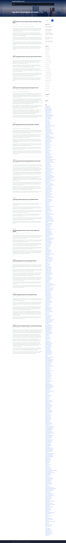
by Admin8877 (29, 89)
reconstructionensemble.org (49, 366)
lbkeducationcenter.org (48, 250)
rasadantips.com (47, 121)
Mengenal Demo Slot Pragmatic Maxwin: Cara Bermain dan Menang (27, 326)
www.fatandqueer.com (48, 437)
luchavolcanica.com (48, 368)
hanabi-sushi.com (47, 461)
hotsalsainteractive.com (48, 114)
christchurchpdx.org (48, 300)
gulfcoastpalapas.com (48, 404)
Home (13, 4)
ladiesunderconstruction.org (49, 172)
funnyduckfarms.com (48, 510)
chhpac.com (47, 523)
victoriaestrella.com (48, 374)
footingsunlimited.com (48, 442)
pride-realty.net (47, 505)
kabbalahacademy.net (48, 224)
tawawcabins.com (47, 201)
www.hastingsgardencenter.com (50, 472)
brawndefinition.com (48, 295)
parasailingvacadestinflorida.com (50, 504)
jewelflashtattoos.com (48, 141)
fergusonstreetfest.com (48, 496)
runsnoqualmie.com (48, 443)
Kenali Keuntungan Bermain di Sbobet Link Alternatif (49, 27)
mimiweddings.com (48, 529)
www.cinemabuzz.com (48, 464)
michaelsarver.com (48, 230)
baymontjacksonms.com (48, 353)
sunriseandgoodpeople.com (49, 359)
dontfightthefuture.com (48, 189)
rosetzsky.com (47, 312)
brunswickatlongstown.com (49, 332)
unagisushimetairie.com (48, 140)
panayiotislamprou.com (48, 156)
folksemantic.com (47, 202)
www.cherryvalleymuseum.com (49, 168)
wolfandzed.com (47, 462)
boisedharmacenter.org (48, 260)
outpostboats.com (48, 266)
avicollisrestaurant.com (48, 378)
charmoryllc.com (47, 281)
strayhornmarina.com (48, 293)
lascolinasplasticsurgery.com (49, 450)
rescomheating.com (48, 528)
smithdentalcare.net (48, 531)
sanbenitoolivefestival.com (49, 273)
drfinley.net (46, 514)
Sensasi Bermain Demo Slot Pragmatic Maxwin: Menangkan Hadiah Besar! (27, 22)
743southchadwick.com (48, 185)
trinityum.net (47, 476)
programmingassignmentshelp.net (50, 125)
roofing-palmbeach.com (48, 188)
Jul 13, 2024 (15, 296)
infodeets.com (47, 113)
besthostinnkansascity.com (49, 530)
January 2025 (47, 72)
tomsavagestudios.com (48, 241)
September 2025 (47, 62)
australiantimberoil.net (48, 174)
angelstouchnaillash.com (48, 223)
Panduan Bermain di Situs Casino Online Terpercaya (49, 41)
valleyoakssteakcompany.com (49, 386)
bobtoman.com (47, 149)
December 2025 (47, 60)
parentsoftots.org (47, 409)
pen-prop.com (47, 425)
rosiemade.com (47, 215)
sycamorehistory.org (48, 468)
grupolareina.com (47, 167)
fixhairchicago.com (48, 388)
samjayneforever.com (48, 497)
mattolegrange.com (48, 342)
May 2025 (46, 64)
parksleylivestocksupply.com (49, 259)
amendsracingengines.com (49, 435)
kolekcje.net (47, 248)
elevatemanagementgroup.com (50, 512)
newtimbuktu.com (47, 122)
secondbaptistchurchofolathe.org (50, 521)
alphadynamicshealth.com (49, 506)
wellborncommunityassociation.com (50, 159)
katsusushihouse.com (48, 309)
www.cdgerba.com (48, 486)
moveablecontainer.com (48, 166)
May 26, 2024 (15, 327)
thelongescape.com (48, 341)
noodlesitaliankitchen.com (49, 138)
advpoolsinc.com (47, 383)
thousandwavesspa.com (48, 375)
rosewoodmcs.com (48, 467)
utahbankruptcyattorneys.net (49, 197)
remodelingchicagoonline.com (49, 453)
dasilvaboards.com (48, 291)
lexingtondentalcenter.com (49, 234)
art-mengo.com (47, 336)
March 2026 (47, 54)
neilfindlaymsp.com (48, 377)
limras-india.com (47, 107)
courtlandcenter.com (48, 376)
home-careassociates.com (49, 257)
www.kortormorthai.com (48, 436)
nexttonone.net (47, 420)
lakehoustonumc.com (48, 418)
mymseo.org (47, 522)
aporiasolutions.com (48, 402)
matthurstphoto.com (18, 1)
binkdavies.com (47, 299)
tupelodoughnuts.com (48, 216)
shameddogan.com (48, 408)
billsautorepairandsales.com (49, 493)
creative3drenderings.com (49, 410)
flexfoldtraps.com (47, 434)
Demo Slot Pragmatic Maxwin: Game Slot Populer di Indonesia (26, 124)
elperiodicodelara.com (48, 108)
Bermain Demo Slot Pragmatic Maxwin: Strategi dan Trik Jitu (26, 87)
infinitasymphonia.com (48, 307)
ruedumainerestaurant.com (49, 311)
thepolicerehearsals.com (48, 285)
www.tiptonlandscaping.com (49, 455)
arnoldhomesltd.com (48, 190)
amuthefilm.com (47, 303)
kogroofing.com (47, 151)
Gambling (14, 20)
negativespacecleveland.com (49, 357)
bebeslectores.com (48, 173)
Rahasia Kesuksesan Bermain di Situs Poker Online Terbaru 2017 (48, 30)
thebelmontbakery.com (48, 130)
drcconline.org (47, 379)
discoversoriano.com (48, 276)
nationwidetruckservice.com (49, 370)
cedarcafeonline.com (48, 116)
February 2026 (47, 56)
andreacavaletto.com (48, 258)
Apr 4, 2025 (15, 89)
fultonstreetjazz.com (48, 164)
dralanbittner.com (47, 208)
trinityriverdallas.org (48, 251)
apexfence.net (47, 535)
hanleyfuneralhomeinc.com (49, 218)
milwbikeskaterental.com (48, 352)
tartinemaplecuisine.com (48, 333)
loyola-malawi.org (47, 264)
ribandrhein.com (47, 247)
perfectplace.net (47, 252)
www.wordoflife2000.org (48, 199)
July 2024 (46, 84)
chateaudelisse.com (48, 158)
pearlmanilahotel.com (48, 147)
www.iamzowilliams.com (48, 471)
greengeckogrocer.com (48, 231)
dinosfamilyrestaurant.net (49, 175)
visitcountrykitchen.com (48, 345)
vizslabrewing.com (47, 207)
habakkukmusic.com (48, 419)
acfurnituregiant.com (48, 117)
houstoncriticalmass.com (48, 283)
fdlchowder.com (47, 446)
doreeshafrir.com (47, 318)
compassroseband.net (48, 395)
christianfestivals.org (48, 344)
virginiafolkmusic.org (48, 244)
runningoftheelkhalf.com (48, 429)
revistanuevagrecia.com (48, 315)
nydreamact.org (47, 139)
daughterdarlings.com (48, 112)
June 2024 (46, 86)
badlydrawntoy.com (48, 417)
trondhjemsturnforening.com (49, 489)
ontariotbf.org (47, 134)
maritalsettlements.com (48, 351)
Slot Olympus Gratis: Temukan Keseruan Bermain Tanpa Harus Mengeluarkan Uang (49, 34)
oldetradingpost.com (48, 171)
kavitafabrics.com (47, 367)
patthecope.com (47, 392)
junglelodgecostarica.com (49, 343)
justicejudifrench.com (48, 326)
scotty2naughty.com (48, 317)
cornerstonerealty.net (48, 469)
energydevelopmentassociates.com (50, 180)
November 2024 (47, 76)
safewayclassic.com (48, 131)
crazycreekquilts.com (48, 298)
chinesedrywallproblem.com (49, 360)
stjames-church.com (48, 316)
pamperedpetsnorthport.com (49, 214)
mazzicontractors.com (48, 477)
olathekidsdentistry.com (48, 217)
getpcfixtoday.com (48, 142)
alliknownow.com (47, 286)
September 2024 (47, 80)
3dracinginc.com (47, 282)
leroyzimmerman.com (48, 513)
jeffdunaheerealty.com (48, 430)
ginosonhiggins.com (48, 349)
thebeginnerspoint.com (48, 277)
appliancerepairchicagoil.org (49, 133)
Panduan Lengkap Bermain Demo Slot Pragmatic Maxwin (25, 294)
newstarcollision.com (48, 226)
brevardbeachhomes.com (49, 183)
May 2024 (46, 88)
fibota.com (46, 485)
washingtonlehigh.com (48, 459)
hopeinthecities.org (48, 268)
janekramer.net (47, 334)
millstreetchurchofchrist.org (49, 503)
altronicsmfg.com (47, 123)
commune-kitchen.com (48, 302)
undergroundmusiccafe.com (49, 532)
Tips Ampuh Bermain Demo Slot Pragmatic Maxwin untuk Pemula (26, 161)
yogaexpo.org (47, 256)
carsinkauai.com (47, 502)
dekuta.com (47, 463)
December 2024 (47, 74)
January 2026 (47, 58)
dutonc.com (47, 340)
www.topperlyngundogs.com (49, 428)
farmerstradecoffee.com (48, 411)
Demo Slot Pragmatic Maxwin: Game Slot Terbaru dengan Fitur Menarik (26, 231)
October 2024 (47, 78)
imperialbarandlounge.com (49, 193)
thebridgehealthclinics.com (49, 405)
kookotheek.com (47, 155)
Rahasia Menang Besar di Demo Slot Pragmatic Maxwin (24, 260)
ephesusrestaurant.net (48, 479)
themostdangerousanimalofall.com (50, 284)
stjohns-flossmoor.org (48, 362)
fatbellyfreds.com (47, 481)
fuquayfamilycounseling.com (49, 519)
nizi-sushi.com (47, 335)
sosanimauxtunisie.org (48, 150)
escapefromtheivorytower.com (49, 184)
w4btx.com (46, 222)
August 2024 (47, 82)
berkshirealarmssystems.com (49, 206)
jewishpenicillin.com (48, 240)
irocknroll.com (47, 198)
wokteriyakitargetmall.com (49, 233)
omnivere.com (47, 120)
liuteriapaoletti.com (48, 358)
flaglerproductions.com (48, 294)
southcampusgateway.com (49, 157)
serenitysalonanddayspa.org (49, 115)
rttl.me (46, 527)
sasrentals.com (47, 227)
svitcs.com (46, 393)
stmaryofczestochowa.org (49, 325)
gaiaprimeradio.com (48, 337)
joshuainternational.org (48, 422)
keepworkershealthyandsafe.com (50, 137)
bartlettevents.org (48, 165)
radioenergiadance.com (48, 154)
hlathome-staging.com (48, 232)
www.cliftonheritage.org (48, 451)
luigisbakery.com (47, 460)
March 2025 (47, 68)
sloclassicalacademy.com (49, 290)
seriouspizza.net (47, 394)
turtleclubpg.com (47, 371)
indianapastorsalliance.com (49, 385)
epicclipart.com (47, 146)
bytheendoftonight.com (48, 267)
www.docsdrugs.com (48, 444)
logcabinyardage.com (48, 412)
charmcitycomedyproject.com (49, 319)
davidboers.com (47, 413)
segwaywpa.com (47, 403)
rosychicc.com (47, 265)
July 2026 (46, 50)
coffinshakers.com (47, 324)
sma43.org (46, 452)
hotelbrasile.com (47, 163)
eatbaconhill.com (47, 124)
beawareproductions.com (49, 320)
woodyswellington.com (48, 480)
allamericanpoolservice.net (49, 239)
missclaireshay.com (48, 106)
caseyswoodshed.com (48, 387)
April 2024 (46, 90)
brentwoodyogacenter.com (49, 454)
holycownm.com (47, 369)
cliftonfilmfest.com (48, 192)
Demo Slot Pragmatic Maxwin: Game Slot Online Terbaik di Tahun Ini (27, 56)
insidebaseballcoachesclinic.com (50, 501)
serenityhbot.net (47, 421)
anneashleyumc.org (48, 438)
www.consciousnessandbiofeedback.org (51, 470)
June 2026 (46, 52)
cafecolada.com (47, 275)
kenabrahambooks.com (48, 301)
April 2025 (46, 66)
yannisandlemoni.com (48, 209)
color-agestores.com (48, 261)
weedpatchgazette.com (48, 210)
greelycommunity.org (48, 310)
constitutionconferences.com (49, 391)
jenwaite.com (47, 511)
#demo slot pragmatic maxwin (22, 89)
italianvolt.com (47, 205)
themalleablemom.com (48, 328)
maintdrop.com (47, 148)
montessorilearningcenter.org (49, 495)
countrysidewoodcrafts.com (49, 132)
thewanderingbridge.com (48, 327)
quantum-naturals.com (48, 494)
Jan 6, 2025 (15, 162)
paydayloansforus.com (48, 129)
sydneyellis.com (47, 235)
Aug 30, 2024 (15, 262)
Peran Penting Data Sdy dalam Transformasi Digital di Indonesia (49, 38)
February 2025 (47, 70)
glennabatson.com (48, 292)
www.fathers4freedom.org (49, 427)
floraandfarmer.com (48, 181)
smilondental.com (47, 225)
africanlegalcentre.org (48, 308)
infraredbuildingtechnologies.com (50, 176)
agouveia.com (47, 520)
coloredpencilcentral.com (49, 191)
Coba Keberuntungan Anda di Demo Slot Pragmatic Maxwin (25, 199)
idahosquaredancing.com (49, 200)
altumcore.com (47, 396)
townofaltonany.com (48, 354)
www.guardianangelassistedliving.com (50, 488)
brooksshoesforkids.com (48, 400)
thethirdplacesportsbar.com (49, 478)
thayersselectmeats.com (49, 401)
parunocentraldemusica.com (49, 487)
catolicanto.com (47, 249)
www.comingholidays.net (48, 278)
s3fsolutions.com (47, 182)
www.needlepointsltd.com (49, 447)
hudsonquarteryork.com (48, 484)
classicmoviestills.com (48, 274)
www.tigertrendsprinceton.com (49, 426)
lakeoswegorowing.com (48, 518)
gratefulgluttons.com (48, 269)
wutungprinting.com (48, 350)
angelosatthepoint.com (48, 384)
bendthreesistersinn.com (48, 361)
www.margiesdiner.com (48, 445)
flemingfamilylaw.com (48, 515)
